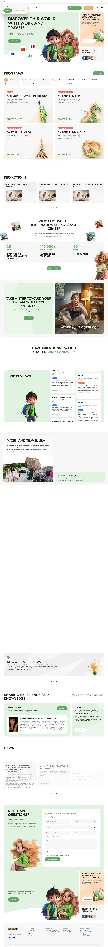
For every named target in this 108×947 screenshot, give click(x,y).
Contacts (41, 8)
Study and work (56, 80)
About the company (53, 268)
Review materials (88, 899)
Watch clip (28, 318)
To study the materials (89, 41)
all (5, 80)
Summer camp (8, 84)
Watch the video (14, 41)
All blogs (61, 708)
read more (54, 379)
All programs (98, 73)
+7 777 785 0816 (67, 932)
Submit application (52, 859)
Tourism (18, 84)
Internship (32, 80)
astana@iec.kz (66, 930)
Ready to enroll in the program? (55, 852)
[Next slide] (56, 208)
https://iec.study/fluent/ (12, 772)
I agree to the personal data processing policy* (59, 855)
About (31, 8)
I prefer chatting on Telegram (54, 836)
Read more (9, 671)
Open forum (80, 730)
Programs (31, 930)
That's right (7, 10)
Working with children (44, 84)
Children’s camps (14, 80)
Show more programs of (53, 164)
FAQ (36, 8)
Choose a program (74, 8)
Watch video (13, 899)
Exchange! (88, 8)
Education (24, 80)
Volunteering (26, 84)
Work (34, 84)
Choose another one (19, 10)
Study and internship (44, 80)
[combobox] (46, 833)
